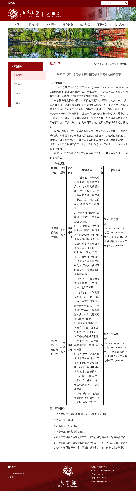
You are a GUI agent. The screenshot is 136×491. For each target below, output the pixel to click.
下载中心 (102, 24)
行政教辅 (18, 84)
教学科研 (18, 75)
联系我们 (12, 3)
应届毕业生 (19, 93)
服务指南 (68, 24)
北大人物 (119, 24)
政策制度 (85, 24)
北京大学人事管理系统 (16, 473)
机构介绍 (34, 24)
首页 (16, 24)
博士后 (17, 103)
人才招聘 (51, 24)
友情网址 (11, 477)
